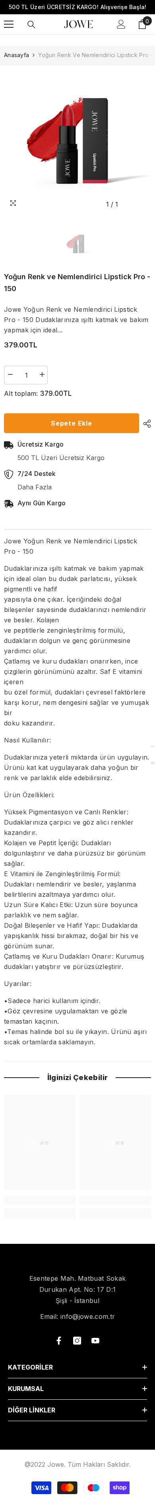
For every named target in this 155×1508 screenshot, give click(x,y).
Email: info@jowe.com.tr (77, 1316)
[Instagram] (77, 1340)
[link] (40, 1200)
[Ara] (31, 24)
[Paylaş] (145, 423)
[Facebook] (59, 1340)
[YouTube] (95, 1340)
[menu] (9, 24)
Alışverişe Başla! (123, 7)
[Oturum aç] (121, 24)
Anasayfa (16, 55)
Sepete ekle (71, 423)
